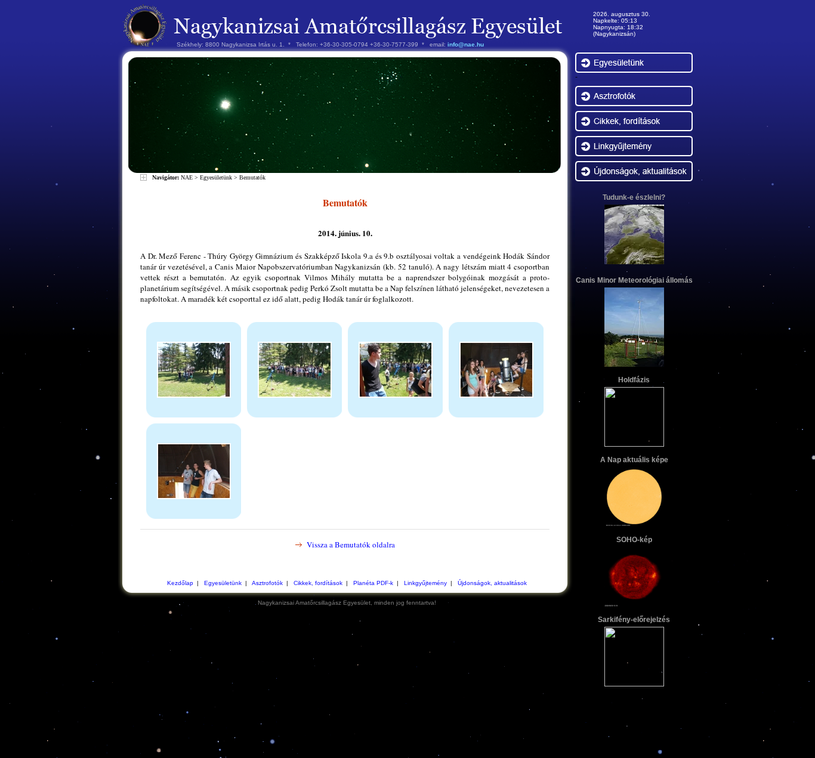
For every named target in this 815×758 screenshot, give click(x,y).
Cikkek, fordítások (318, 583)
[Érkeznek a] (194, 394)
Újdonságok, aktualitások (492, 583)
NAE (187, 177)
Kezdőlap (180, 583)
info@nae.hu (465, 44)
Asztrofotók (267, 583)
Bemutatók (252, 177)
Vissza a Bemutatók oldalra (351, 544)
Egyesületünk (216, 177)
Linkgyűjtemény (425, 583)
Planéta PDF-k (373, 583)
